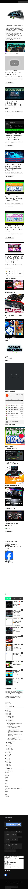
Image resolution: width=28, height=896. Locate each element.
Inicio (7, 886)
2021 (7, 710)
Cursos (6, 774)
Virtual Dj (7, 796)
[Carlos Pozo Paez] (5, 875)
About (11, 886)
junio (9, 743)
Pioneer (6, 786)
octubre (9, 719)
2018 (7, 714)
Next (20, 273)
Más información (9, 82)
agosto (9, 722)
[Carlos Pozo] (9, 559)
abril (8, 746)
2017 (7, 752)
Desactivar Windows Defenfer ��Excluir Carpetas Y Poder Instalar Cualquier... (13, 137)
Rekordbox (7, 789)
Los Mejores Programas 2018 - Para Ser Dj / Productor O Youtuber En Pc (14, 228)
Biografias (7, 772)
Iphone (6, 781)
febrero (9, 749)
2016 (7, 754)
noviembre (10, 717)
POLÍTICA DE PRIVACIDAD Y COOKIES (13, 788)
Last (7, 275)
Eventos (6, 778)
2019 (7, 713)
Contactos (15, 886)
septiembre (10, 720)
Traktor (6, 793)
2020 (7, 711)
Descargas (7, 775)
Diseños (6, 777)
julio (8, 742)
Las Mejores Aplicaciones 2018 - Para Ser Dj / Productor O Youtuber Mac (14, 198)
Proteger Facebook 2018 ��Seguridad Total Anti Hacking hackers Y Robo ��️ (14, 167)
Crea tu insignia (7, 560)
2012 (7, 759)
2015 (7, 755)
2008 (7, 765)
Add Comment (19, 79)
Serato (6, 791)
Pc (5, 785)
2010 (7, 762)
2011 (7, 761)
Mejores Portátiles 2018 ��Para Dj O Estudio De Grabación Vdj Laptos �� (14, 259)
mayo (9, 745)
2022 (7, 708)
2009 (7, 764)
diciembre (10, 716)
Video (6, 794)
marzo (9, 748)
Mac (6, 783)
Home (6, 53)
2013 (7, 758)
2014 (7, 757)
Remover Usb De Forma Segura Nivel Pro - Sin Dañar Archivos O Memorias (13, 73)
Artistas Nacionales (9, 770)
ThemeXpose (16, 883)
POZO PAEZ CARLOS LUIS (17, 882)
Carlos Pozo (7, 550)
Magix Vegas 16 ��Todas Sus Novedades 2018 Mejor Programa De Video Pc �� (14, 105)
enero (9, 751)
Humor (6, 780)
